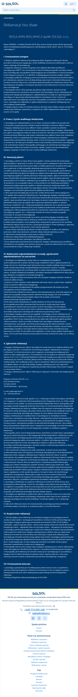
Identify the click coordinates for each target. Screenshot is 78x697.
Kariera (39, 628)
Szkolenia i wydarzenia (39, 662)
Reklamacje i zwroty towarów (39, 648)
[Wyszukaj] (74, 10)
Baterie (39, 679)
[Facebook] (39, 618)
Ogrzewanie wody (39, 688)
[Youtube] (44, 618)
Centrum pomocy (39, 654)
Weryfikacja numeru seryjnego (39, 656)
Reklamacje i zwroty (39, 665)
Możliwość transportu (39, 639)
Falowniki (39, 676)
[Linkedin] (33, 618)
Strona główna (8, 18)
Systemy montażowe (39, 685)
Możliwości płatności (39, 642)
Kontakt (39, 631)
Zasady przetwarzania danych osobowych (39, 651)
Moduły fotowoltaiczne (39, 674)
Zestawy (39, 682)
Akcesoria (39, 691)
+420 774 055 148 (34, 609)
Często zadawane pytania (39, 645)
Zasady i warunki (39, 659)
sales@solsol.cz (41, 613)
